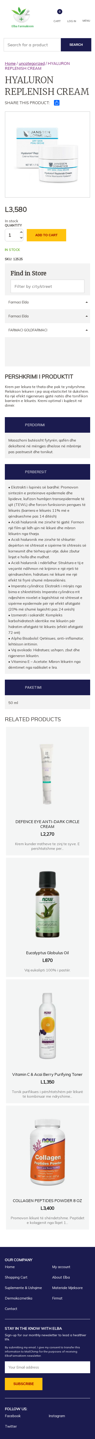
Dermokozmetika (18, 1298)
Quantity (13, 225)
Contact (11, 1308)
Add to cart (46, 235)
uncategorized (32, 63)
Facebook (13, 1416)
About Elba (61, 1277)
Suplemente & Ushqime (23, 1288)
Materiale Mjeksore (67, 1288)
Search (76, 45)
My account (61, 1267)
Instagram (57, 1416)
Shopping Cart (16, 1277)
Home (10, 63)
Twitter (11, 1426)
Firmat (57, 1298)
